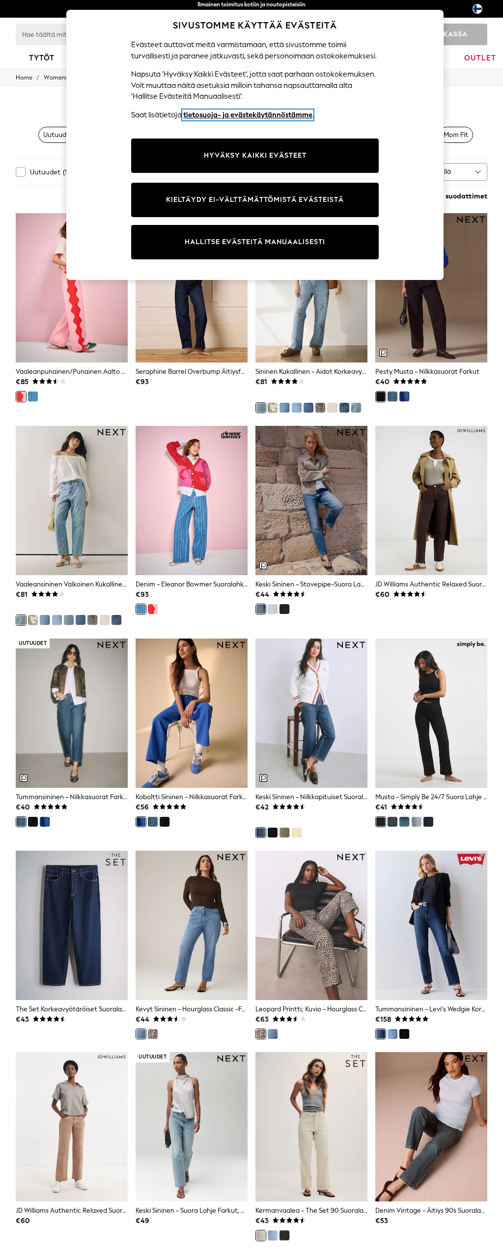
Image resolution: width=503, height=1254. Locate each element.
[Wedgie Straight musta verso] (404, 1034)
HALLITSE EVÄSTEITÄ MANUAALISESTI (255, 242)
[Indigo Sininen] (273, 832)
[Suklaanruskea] (284, 609)
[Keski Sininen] (261, 609)
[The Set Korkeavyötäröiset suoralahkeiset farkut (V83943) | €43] (72, 925)
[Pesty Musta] (381, 396)
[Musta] (381, 822)
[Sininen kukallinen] (261, 408)
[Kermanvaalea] (261, 1235)
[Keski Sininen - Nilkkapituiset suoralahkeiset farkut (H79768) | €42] (311, 713)
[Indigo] (428, 822)
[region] (255, 145)
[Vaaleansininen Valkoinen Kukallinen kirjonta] (356, 408)
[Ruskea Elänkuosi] (320, 408)
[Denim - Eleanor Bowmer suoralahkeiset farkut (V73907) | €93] (192, 500)
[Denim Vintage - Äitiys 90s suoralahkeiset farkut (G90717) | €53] (431, 1126)
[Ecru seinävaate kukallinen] (273, 408)
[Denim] (33, 396)
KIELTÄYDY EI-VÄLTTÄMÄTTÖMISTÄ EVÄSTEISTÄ (255, 199)
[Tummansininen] (344, 408)
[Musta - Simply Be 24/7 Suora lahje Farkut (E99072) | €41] (431, 713)
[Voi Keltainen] (297, 832)
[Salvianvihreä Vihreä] (284, 832)
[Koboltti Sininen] (404, 396)
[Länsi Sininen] (404, 822)
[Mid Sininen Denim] (392, 1034)
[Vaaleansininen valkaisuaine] (273, 1235)
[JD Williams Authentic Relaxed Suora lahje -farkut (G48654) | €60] (431, 500)
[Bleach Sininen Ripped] (308, 408)
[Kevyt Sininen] (284, 408)
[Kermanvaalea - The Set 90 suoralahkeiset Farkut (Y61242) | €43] (311, 1126)
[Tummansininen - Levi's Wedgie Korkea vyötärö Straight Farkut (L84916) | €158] (431, 925)
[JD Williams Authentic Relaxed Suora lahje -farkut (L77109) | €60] (72, 1126)
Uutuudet (58, 135)
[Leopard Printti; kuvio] (153, 1034)
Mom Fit (456, 135)
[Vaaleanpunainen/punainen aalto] (21, 396)
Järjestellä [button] (435, 171)
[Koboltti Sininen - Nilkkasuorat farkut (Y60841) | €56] (192, 713)
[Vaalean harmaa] (273, 609)
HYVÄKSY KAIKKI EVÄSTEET (255, 155)
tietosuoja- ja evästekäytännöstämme (247, 115)
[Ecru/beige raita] (332, 408)
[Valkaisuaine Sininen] (297, 408)
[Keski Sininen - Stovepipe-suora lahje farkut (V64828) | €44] (311, 500)
